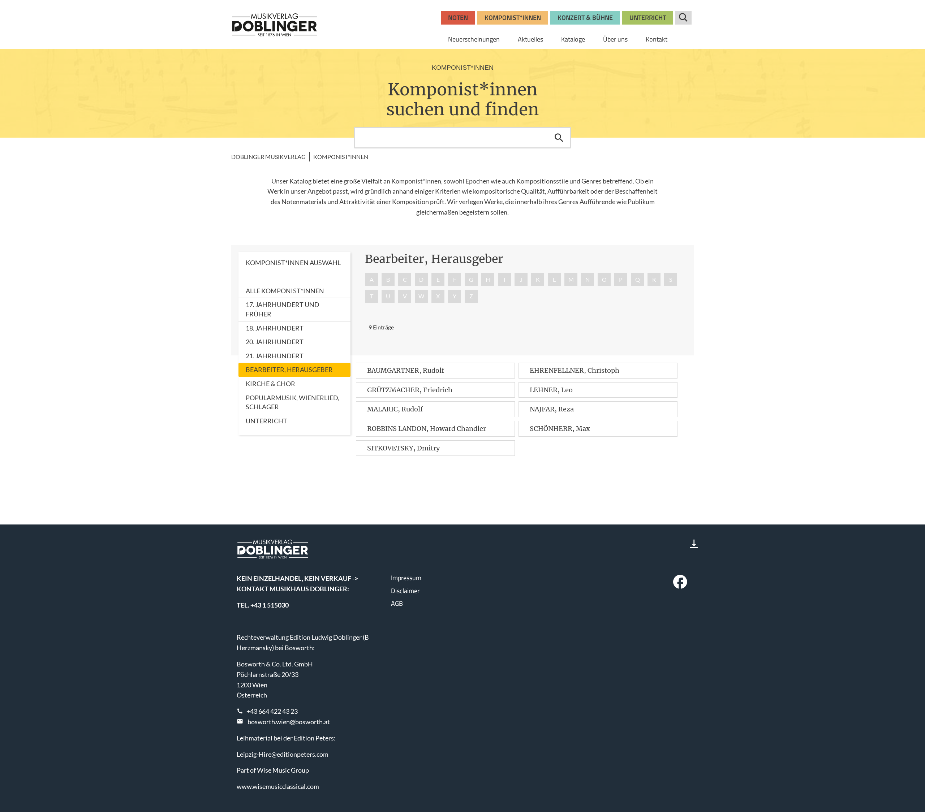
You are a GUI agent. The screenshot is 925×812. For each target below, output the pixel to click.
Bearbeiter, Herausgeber (289, 369)
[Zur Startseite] (274, 24)
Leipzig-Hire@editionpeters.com (282, 754)
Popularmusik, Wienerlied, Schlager (292, 402)
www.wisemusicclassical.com (278, 786)
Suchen (559, 137)
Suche (683, 18)
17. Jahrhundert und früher (282, 309)
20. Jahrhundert (275, 342)
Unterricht (266, 421)
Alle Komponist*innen (285, 291)
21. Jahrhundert (275, 356)
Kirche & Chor (270, 384)
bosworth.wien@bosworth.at (289, 722)
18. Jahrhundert (275, 328)
